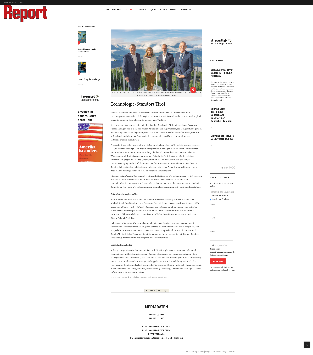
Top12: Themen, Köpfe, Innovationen (87, 50)
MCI (165, 277)
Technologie (135, 277)
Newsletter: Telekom (220, 199)
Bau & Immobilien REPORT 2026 (156, 330)
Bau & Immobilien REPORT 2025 (156, 326)
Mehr (162, 10)
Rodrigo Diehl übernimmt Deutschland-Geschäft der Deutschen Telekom (221, 115)
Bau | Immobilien (113, 10)
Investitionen (143, 277)
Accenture (154, 277)
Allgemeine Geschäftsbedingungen (167, 338)
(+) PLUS (153, 10)
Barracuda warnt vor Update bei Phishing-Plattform (222, 73)
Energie (142, 10)
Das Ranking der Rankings (89, 79)
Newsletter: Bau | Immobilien (222, 192)
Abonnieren (218, 261)
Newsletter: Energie (220, 195)
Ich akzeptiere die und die (222, 250)
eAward (173, 10)
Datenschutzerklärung (219, 255)
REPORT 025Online (156, 334)
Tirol (149, 277)
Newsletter (186, 10)
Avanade (160, 277)
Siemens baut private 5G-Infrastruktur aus (222, 137)
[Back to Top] (307, 345)
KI (130, 277)
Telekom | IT (130, 10)
